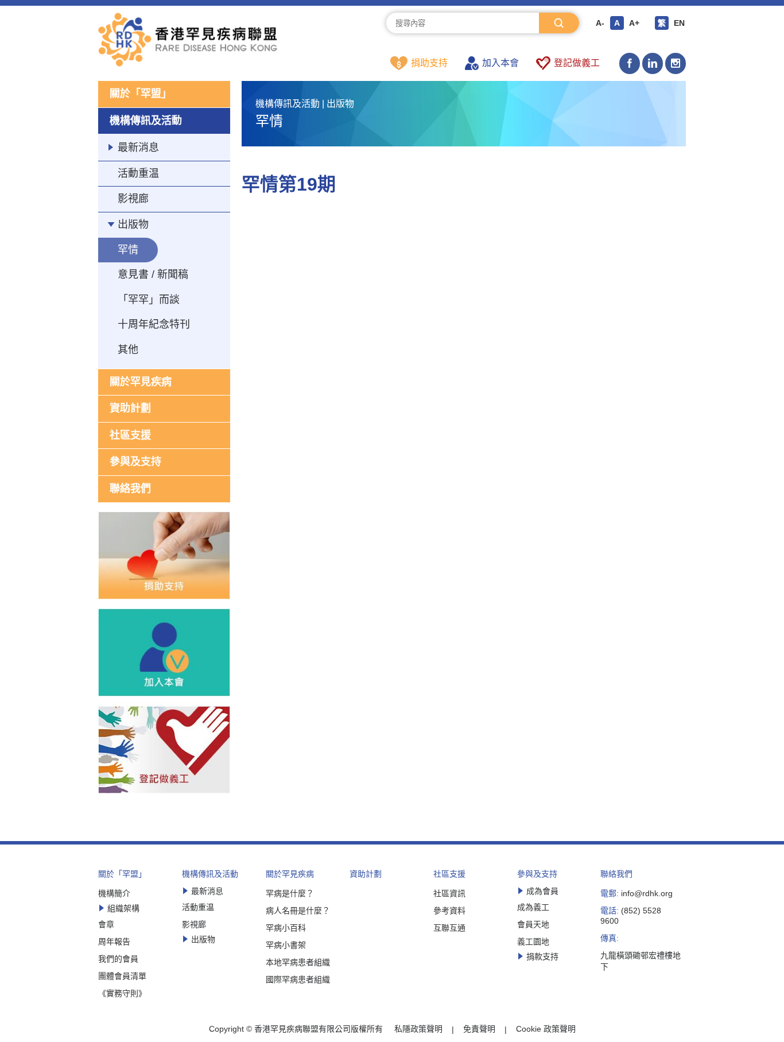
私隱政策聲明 (418, 1029)
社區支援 (130, 435)
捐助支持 (429, 63)
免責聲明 (479, 1029)
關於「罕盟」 (141, 93)
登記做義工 (577, 63)
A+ (634, 23)
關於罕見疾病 (141, 382)
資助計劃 (130, 408)
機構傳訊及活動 (146, 120)
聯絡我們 (130, 488)
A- (600, 23)
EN (679, 23)
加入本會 (500, 63)
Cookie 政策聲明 (546, 1029)
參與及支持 (135, 461)
